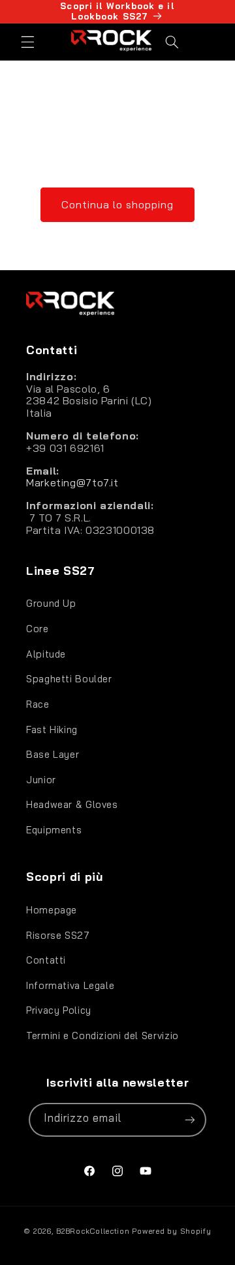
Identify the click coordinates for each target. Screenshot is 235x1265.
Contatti (46, 960)
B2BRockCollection (93, 1231)
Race (38, 704)
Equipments (54, 830)
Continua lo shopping (117, 204)
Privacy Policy (58, 1010)
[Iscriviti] (190, 1119)
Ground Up (51, 603)
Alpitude (46, 654)
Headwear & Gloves (72, 804)
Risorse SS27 (58, 935)
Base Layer (52, 754)
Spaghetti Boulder (69, 679)
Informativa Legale (70, 985)
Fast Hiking (52, 729)
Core (37, 628)
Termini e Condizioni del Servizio (102, 1035)
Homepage (51, 910)
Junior (41, 779)
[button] (27, 42)
